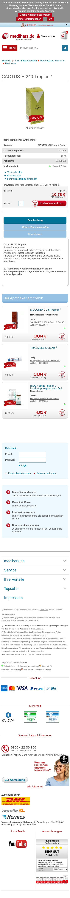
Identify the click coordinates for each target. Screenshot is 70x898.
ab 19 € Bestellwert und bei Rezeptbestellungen (36, 494)
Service (10, 570)
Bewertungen (35, 234)
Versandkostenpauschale (41, 654)
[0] (60, 38)
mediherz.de (14, 561)
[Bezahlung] (35, 689)
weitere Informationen (29, 19)
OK (50, 19)
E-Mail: (8, 454)
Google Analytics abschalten (35, 15)
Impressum (13, 598)
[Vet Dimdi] (52, 717)
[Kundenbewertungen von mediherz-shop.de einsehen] (52, 855)
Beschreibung (35, 220)
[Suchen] (65, 48)
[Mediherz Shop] (18, 36)
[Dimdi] (30, 717)
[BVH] (8, 717)
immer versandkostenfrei (24, 504)
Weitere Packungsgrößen (35, 227)
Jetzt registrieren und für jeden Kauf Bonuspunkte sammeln (37, 528)
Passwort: (10, 460)
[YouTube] (17, 844)
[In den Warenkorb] (49, 204)
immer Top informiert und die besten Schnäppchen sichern (37, 515)
